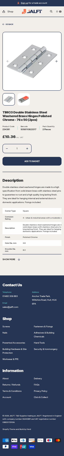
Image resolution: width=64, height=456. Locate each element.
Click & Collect (41, 397)
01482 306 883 (10, 296)
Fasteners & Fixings (43, 326)
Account (6, 397)
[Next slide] (56, 61)
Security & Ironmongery (45, 349)
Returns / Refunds (11, 384)
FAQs (36, 384)
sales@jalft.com (10, 307)
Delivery (38, 378)
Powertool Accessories (13, 342)
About (5, 378)
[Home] (32, 11)
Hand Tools (39, 342)
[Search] (51, 11)
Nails (4, 332)
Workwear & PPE (10, 359)
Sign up (24, 3)
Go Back (9, 24)
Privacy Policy (40, 391)
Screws (6, 326)
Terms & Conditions (12, 391)
